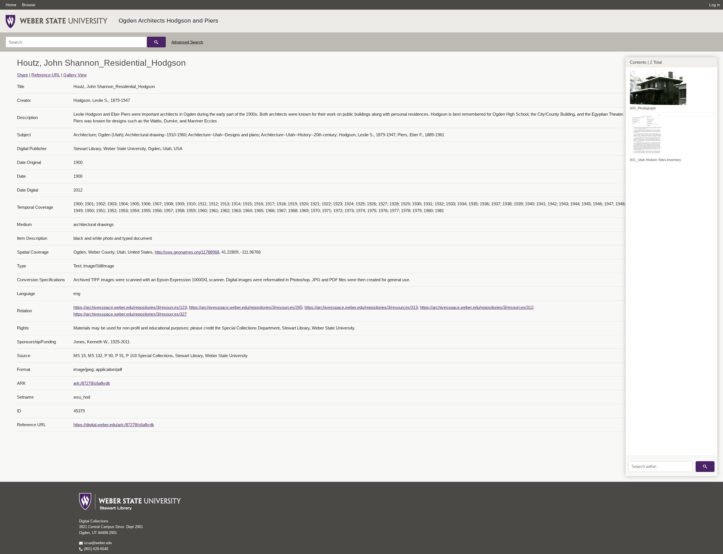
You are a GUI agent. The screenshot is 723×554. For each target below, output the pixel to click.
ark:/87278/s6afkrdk (91, 383)
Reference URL (45, 74)
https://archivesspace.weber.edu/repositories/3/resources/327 (130, 314)
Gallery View (75, 74)
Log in (714, 5)
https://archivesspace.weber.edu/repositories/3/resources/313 (361, 307)
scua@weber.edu (97, 543)
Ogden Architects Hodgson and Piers (168, 20)
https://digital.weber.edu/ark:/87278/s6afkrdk (113, 424)
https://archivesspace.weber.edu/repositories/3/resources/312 (476, 307)
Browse (28, 5)
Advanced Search (187, 42)
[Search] (156, 42)
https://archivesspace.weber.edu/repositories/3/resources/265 (245, 307)
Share (22, 74)
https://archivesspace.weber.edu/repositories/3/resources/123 (130, 307)
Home (11, 5)
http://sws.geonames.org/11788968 (187, 252)
